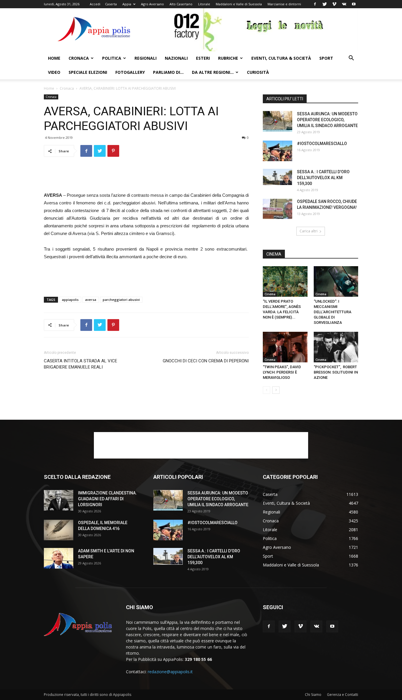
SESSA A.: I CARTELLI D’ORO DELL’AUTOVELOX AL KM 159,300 (323, 177)
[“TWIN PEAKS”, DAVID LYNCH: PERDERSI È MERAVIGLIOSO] (285, 347)
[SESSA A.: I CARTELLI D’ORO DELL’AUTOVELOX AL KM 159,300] (277, 177)
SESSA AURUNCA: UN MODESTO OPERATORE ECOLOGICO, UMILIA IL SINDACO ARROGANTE (327, 119)
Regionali (145, 58)
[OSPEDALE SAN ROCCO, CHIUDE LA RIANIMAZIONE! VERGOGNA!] (277, 209)
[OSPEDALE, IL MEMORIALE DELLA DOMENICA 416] (58, 530)
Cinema (270, 294)
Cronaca (79, 58)
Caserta (111, 4)
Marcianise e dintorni (284, 4)
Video (54, 72)
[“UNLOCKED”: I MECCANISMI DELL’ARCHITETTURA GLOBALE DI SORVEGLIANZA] (336, 281)
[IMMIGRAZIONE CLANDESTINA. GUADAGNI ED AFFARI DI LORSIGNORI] (58, 500)
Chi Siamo (313, 694)
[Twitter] (324, 4)
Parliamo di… (168, 72)
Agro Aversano (152, 4)
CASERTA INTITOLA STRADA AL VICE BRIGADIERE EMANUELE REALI (80, 364)
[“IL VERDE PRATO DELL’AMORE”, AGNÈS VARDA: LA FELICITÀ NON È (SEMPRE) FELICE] (285, 281)
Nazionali (176, 58)
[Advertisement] (146, 176)
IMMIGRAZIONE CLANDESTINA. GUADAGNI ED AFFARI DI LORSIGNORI (107, 499)
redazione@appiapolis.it (170, 671)
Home (54, 58)
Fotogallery (130, 72)
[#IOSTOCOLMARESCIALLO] (277, 151)
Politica (111, 58)
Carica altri (309, 231)
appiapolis (70, 299)
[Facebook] (314, 4)
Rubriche (228, 58)
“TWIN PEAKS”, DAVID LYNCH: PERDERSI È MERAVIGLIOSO (282, 372)
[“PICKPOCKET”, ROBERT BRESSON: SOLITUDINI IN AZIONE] (336, 347)
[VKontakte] (344, 4)
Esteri (203, 58)
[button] (351, 58)
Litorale (204, 4)
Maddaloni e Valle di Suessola (239, 4)
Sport (326, 58)
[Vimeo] (334, 4)
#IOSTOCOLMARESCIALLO (322, 143)
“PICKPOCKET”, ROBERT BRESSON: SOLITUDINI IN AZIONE (336, 372)
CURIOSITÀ (258, 72)
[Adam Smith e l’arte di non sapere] (58, 558)
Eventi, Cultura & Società (281, 58)
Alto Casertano (181, 4)
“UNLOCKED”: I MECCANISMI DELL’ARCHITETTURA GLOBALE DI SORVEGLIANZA (332, 312)
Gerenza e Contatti (342, 694)
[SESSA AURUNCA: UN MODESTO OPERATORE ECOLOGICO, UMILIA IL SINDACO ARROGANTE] (277, 121)
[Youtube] (353, 4)
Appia (126, 4)
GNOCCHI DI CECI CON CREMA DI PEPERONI (206, 361)
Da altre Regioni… (213, 72)
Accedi (95, 4)
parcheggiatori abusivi (121, 299)
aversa (90, 299)
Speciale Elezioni (88, 72)
